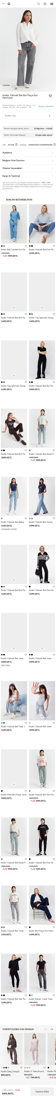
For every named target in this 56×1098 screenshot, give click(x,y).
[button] (51, 1029)
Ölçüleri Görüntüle (46, 106)
